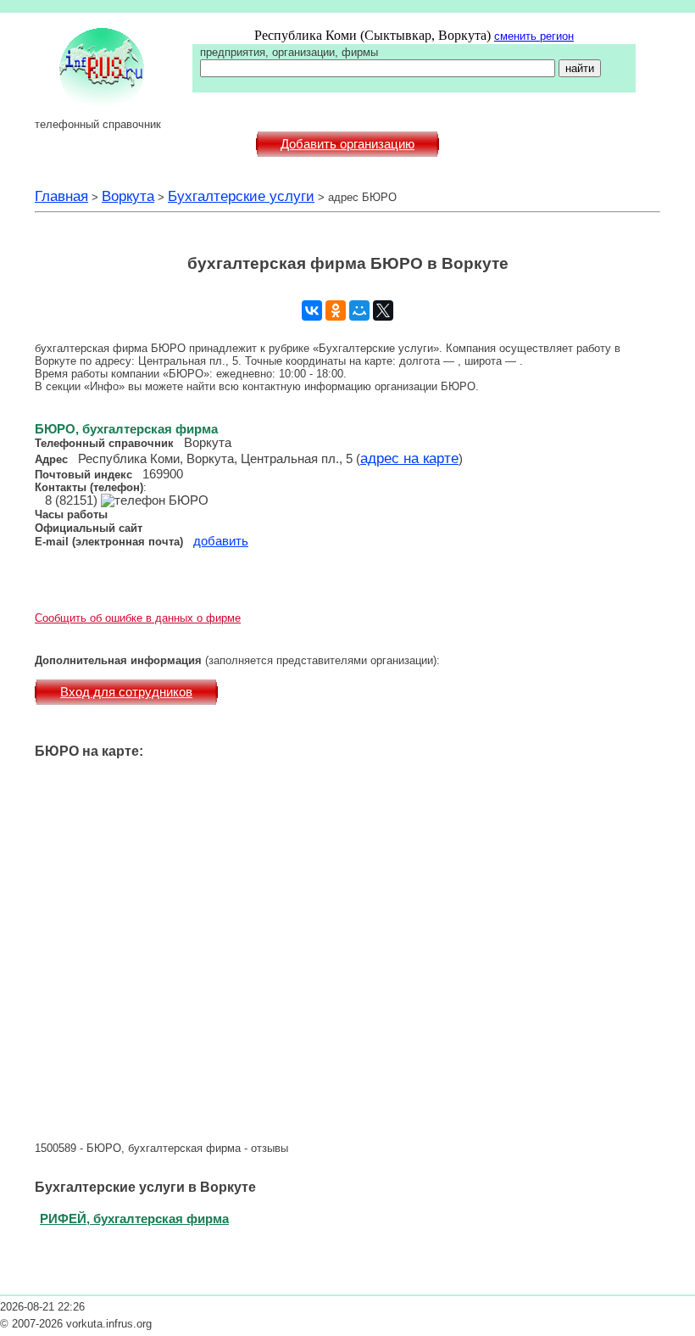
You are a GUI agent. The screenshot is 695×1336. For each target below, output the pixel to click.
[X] (383, 310)
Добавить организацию (347, 144)
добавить (220, 541)
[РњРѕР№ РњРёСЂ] (359, 310)
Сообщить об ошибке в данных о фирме (138, 618)
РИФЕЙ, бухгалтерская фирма (134, 1218)
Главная (61, 195)
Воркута (128, 195)
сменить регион (534, 36)
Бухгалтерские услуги (241, 195)
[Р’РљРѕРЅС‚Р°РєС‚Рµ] (312, 310)
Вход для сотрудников (126, 692)
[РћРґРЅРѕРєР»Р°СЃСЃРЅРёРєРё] (335, 310)
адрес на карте (409, 458)
